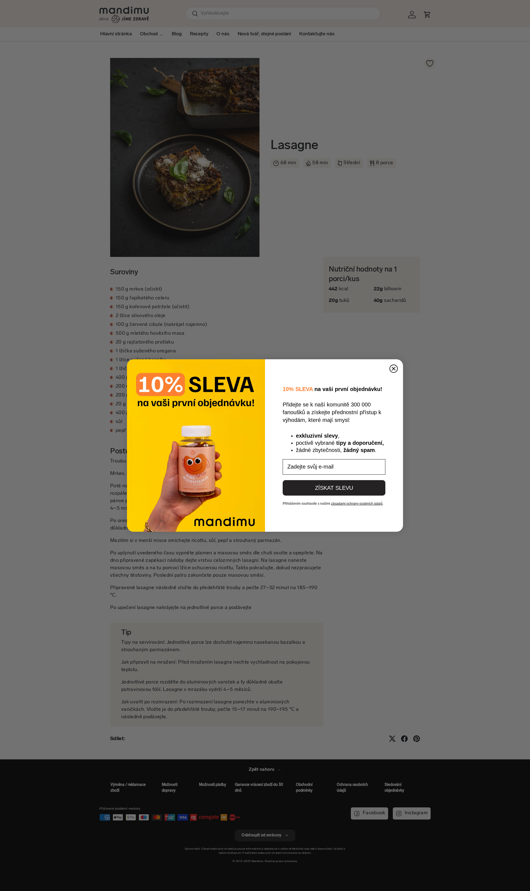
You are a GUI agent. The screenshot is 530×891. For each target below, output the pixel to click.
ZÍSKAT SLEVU (334, 488)
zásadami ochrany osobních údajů (357, 504)
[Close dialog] (394, 369)
